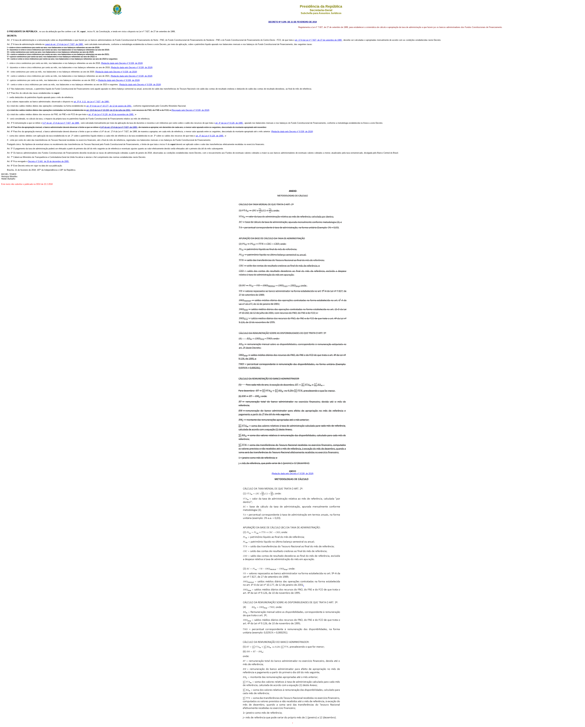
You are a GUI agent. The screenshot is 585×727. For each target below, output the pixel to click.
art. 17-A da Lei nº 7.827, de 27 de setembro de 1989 (318, 40)
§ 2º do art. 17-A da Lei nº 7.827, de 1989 (61, 123)
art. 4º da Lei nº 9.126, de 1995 (229, 123)
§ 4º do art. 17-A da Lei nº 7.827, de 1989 (118, 127)
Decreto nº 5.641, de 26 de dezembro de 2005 (48, 161)
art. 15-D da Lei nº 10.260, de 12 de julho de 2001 (108, 110)
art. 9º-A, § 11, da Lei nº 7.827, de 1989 (91, 101)
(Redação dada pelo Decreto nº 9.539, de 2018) (122, 63)
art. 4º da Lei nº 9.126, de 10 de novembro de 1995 (111, 114)
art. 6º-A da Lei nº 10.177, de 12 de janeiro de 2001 (109, 106)
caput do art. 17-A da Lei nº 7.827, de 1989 (64, 44)
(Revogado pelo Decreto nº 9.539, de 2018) (190, 110)
